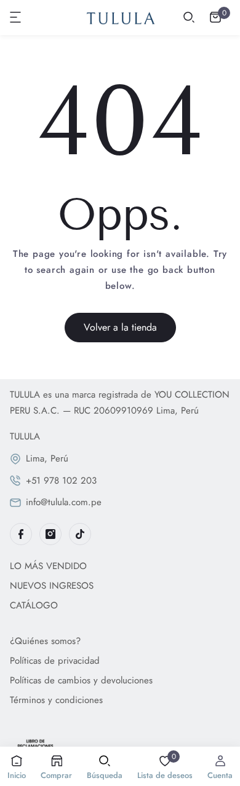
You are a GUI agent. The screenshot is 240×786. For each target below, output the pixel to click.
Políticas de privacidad (55, 660)
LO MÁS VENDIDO (48, 566)
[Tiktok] (80, 534)
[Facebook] (21, 534)
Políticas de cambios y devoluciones (81, 680)
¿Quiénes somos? (45, 641)
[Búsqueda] (188, 17)
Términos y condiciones (56, 700)
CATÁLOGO (34, 605)
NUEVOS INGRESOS (52, 585)
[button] (16, 17)
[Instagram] (50, 534)
